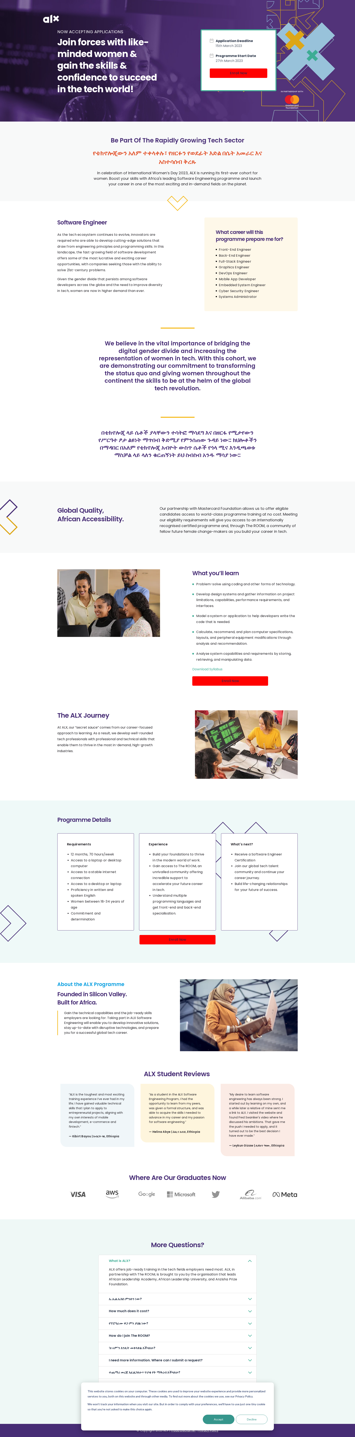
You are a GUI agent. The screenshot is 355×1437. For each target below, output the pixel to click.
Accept (218, 1419)
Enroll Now (238, 73)
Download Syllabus (207, 669)
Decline (252, 1419)
